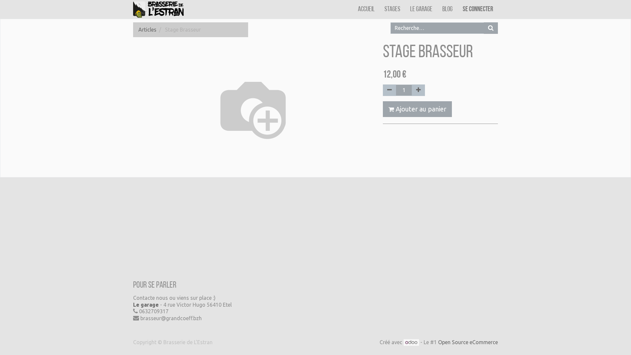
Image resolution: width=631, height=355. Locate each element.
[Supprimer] (389, 90)
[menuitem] (366, 9)
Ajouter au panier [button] (420, 109)
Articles (147, 30)
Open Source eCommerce (468, 342)
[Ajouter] (418, 90)
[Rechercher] (491, 28)
